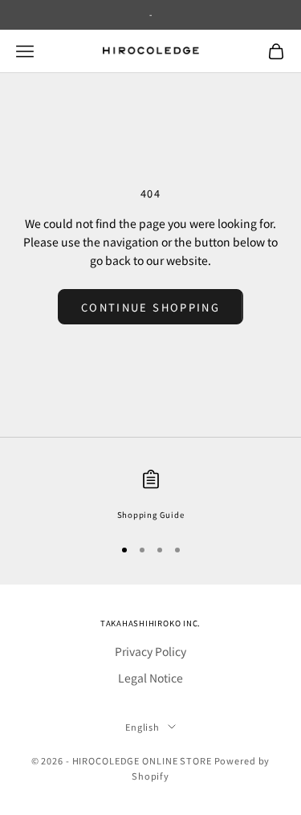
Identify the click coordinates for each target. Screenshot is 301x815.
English (142, 726)
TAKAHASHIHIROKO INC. (150, 623)
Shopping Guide (151, 514)
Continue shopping (150, 307)
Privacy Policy (150, 651)
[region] (150, 495)
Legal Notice (150, 678)
